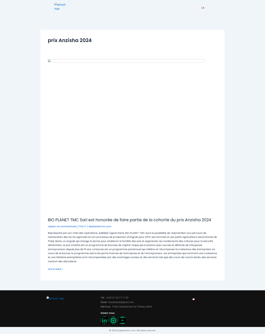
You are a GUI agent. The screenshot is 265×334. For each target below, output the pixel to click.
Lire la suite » (55, 269)
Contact (192, 7)
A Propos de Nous (150, 7)
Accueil (88, 7)
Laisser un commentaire (62, 226)
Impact (102, 7)
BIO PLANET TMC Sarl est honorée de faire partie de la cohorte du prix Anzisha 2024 (129, 220)
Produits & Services (123, 7)
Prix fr (82, 226)
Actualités (173, 7)
